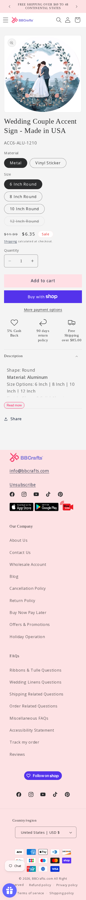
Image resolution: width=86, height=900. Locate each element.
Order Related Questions (34, 706)
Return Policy (22, 600)
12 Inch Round (27, 222)
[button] (59, 20)
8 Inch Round (23, 196)
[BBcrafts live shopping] (66, 509)
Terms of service (30, 893)
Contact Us (20, 552)
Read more (14, 405)
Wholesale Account (28, 564)
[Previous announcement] (9, 6)
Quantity (11, 250)
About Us (19, 540)
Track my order (24, 742)
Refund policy (40, 885)
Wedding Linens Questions (36, 682)
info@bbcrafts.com (29, 471)
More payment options (43, 309)
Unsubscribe (23, 484)
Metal (16, 163)
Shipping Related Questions (37, 694)
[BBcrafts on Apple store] (21, 509)
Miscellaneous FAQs (29, 718)
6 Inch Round (23, 184)
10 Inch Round (24, 208)
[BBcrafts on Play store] (47, 509)
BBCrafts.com (42, 878)
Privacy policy (67, 885)
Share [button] (16, 418)
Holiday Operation (27, 636)
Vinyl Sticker (48, 163)
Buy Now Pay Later (28, 612)
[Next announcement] (76, 6)
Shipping (10, 241)
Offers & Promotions (30, 624)
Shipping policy (61, 893)
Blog (14, 576)
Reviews (17, 754)
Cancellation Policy (28, 588)
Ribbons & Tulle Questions (35, 670)
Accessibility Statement (32, 730)
